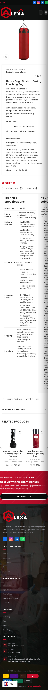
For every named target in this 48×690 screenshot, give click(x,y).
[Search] (41, 12)
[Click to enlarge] (6, 57)
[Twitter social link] (16, 170)
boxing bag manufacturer (23, 149)
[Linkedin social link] (23, 170)
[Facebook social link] (14, 170)
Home (9, 69)
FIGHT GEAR (19, 69)
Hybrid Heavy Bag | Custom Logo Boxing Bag (35, 453)
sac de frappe (23, 160)
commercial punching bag (25, 152)
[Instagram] (38, 2)
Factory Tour (8, 571)
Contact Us (7, 562)
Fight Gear (7, 585)
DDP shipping (11, 155)
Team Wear (7, 603)
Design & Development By (24, 686)
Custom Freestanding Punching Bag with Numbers (13, 453)
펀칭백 (13, 166)
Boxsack (9, 152)
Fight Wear (7, 589)
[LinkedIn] (42, 2)
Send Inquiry (8, 630)
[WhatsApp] (46, 2)
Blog (4, 621)
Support (6, 625)
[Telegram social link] (26, 170)
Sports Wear (8, 594)
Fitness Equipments (10, 598)
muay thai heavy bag (15, 158)
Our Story (6, 617)
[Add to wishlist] (20, 431)
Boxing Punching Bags (16, 72)
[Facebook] (34, 2)
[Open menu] (46, 12)
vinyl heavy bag (19, 163)
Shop (5, 567)
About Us (6, 558)
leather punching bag (28, 155)
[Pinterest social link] (20, 170)
